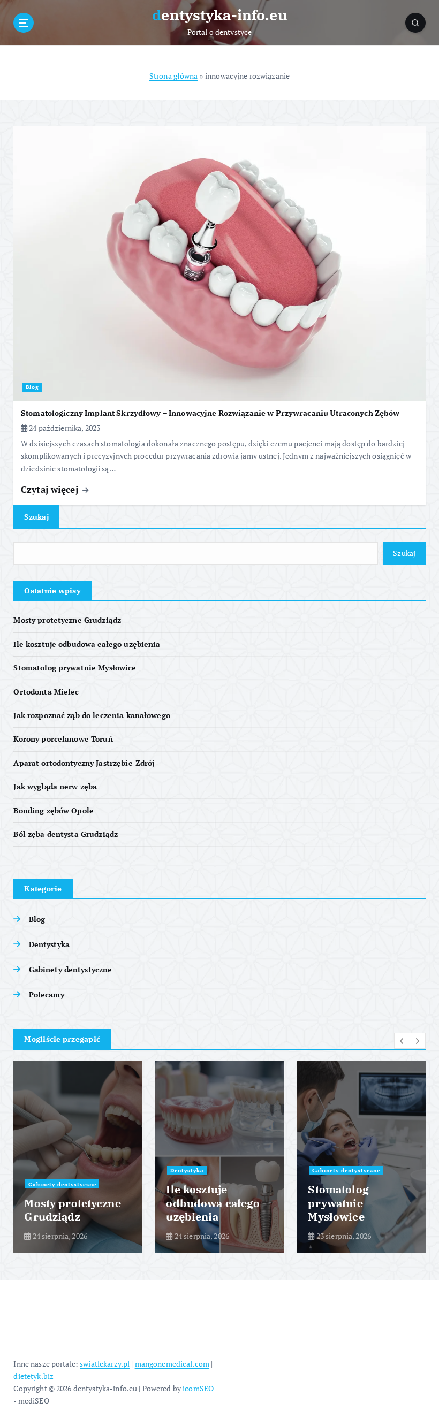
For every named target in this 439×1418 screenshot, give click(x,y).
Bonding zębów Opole (53, 810)
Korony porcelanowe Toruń (62, 739)
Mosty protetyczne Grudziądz (67, 620)
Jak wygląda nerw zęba (55, 786)
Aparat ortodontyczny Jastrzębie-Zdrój (83, 763)
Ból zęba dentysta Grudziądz (65, 834)
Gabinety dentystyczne (70, 969)
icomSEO (198, 1388)
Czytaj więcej (51, 489)
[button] (402, 1041)
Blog (32, 387)
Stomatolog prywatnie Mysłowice (74, 668)
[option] (77, 1157)
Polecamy (46, 995)
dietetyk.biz (33, 1376)
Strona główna (173, 76)
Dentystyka (49, 944)
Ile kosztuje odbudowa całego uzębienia (86, 644)
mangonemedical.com (172, 1364)
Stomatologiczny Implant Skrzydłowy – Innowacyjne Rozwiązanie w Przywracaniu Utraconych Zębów (210, 413)
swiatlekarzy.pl (105, 1364)
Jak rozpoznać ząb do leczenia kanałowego (91, 715)
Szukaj (36, 517)
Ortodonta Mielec (46, 692)
